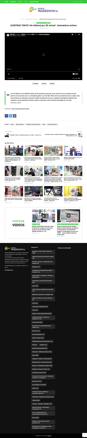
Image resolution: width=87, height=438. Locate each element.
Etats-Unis (36, 331)
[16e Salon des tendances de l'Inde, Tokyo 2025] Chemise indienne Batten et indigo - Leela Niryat (33, 159)
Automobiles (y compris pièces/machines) (42, 281)
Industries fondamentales (39, 348)
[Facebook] (73, 1)
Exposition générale (38, 334)
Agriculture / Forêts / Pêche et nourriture (42, 252)
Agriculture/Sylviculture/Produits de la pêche (42, 257)
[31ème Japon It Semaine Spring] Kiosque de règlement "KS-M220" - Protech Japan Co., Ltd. (13, 179)
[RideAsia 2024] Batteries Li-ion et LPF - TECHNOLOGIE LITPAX (73, 158)
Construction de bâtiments (40, 306)
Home (22, 19)
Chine (35, 303)
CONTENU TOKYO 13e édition (31, 19)
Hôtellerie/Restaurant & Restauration (42, 341)
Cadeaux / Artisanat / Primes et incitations (42, 298)
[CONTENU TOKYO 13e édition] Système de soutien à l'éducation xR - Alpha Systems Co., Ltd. (61, 135)
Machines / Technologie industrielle (42, 365)
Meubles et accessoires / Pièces (40, 369)
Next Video (79, 131)
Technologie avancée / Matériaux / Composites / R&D (40, 392)
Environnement (37, 322)
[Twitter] (77, 1)
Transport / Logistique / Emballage (42, 403)
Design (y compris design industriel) (41, 313)
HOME (6, 1)
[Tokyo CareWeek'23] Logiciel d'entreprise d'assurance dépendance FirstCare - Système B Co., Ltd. (72, 199)
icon (13, 150)
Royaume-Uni (36, 381)
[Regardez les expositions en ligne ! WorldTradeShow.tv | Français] (43, 9)
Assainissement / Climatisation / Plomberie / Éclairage (42, 276)
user (34, 233)
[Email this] (14, 116)
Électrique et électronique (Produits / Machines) (41, 421)
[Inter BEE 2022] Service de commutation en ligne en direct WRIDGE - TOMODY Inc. (51, 199)
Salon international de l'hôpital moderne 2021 (69, 224)
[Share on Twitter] (10, 116)
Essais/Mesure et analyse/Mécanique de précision (41, 326)
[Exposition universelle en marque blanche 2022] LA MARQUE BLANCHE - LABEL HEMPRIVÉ (33, 199)
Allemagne (36, 266)
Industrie (12, 1)
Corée (35, 310)
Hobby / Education (20, 124)
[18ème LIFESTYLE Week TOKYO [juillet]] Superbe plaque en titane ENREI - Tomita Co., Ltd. (52, 159)
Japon (44, 124)
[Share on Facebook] (6, 116)
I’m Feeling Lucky (9, 270)
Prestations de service (52, 124)
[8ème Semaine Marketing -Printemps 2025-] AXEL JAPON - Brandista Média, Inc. (14, 199)
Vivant (35, 417)
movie (49, 22)
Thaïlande (35, 400)
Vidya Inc (49, 435)
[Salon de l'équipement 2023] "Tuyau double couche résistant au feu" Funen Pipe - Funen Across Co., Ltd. (73, 179)
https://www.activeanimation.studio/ (20, 108)
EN (25, 1)
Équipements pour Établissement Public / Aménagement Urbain (42, 427)
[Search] (80, 1)
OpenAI (19, 102)
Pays (20, 1)
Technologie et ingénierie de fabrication (42, 396)
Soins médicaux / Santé (39, 384)
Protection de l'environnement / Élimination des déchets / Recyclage (42, 376)
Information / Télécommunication (33, 124)
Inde (34, 344)
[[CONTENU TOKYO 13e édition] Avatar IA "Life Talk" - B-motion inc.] (7, 135)
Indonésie (43, 344)
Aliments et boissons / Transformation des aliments (42, 262)
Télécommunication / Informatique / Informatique (40, 408)
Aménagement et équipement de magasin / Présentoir (42, 271)
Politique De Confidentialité (64, 248)
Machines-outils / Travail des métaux (42, 362)
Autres (12, 124)
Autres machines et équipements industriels (42, 290)
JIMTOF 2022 (34, 224)
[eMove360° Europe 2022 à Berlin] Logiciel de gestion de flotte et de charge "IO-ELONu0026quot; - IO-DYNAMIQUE (13, 159)
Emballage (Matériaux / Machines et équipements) (40, 317)
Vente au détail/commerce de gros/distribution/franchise (40, 413)
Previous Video (8, 131)
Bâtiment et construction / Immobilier (42, 294)
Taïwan (35, 388)
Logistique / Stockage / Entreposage (41, 358)
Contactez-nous (34, 1)
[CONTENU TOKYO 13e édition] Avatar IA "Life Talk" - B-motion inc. (25, 135)
